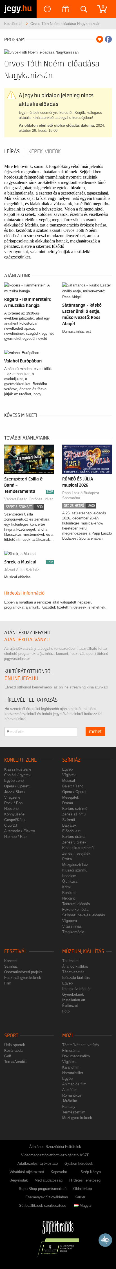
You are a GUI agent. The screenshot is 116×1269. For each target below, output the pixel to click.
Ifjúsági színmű (74, 870)
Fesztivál (15, 951)
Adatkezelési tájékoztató (37, 1163)
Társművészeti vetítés (80, 1045)
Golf (7, 1056)
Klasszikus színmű (77, 848)
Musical (68, 780)
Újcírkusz (70, 881)
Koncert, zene (20, 760)
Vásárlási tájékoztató (27, 1172)
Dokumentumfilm (76, 1056)
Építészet (70, 1006)
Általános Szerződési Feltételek (55, 1147)
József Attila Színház (21, 570)
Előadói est (71, 831)
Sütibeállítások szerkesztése (42, 1205)
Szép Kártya (91, 1172)
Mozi (67, 1036)
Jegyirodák (19, 1180)
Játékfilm (69, 1101)
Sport (11, 1036)
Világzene (12, 797)
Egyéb (67, 769)
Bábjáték (69, 825)
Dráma (67, 803)
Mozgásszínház (75, 865)
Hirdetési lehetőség (85, 1180)
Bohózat (69, 893)
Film (7, 983)
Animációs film (74, 1084)
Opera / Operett (17, 786)
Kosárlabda (13, 1050)
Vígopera (69, 921)
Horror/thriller (72, 1073)
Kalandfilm (70, 1067)
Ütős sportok (14, 1045)
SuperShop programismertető (42, 1189)
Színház (71, 760)
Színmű (68, 820)
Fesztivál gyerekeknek (22, 978)
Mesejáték (70, 797)
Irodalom (69, 876)
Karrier (80, 1197)
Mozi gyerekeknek (77, 1118)
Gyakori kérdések (78, 1163)
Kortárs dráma (73, 837)
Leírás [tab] (12, 152)
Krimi (66, 887)
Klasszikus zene (17, 769)
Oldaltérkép (82, 1189)
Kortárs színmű (74, 808)
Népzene (11, 808)
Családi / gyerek (17, 775)
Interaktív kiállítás (77, 989)
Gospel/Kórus (15, 820)
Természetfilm (73, 1112)
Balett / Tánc (72, 786)
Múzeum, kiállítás (83, 951)
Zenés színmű (74, 814)
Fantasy (68, 1106)
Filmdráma (70, 1050)
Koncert (10, 961)
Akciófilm (69, 1090)
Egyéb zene (14, 780)
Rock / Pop (13, 803)
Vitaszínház (72, 926)
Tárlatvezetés (73, 972)
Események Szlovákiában (46, 1197)
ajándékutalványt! (27, 640)
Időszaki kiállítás (76, 978)
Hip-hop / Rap (15, 837)
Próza (67, 859)
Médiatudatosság (49, 1180)
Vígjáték (69, 775)
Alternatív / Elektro (19, 831)
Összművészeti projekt (23, 972)
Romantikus (72, 1095)
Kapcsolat (59, 1172)
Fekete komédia (75, 909)
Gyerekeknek (73, 994)
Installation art (73, 1000)
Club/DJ (10, 825)
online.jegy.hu (21, 678)
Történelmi (70, 961)
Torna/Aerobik (15, 1062)
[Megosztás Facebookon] (108, 39)
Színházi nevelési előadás (83, 915)
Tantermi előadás (76, 904)
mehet (95, 731)
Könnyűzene (14, 814)
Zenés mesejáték (76, 853)
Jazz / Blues (14, 792)
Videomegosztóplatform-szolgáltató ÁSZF (55, 1155)
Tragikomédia (73, 932)
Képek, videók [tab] (44, 152)
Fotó (66, 1011)
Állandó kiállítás (75, 966)
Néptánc (69, 898)
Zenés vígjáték (74, 842)
